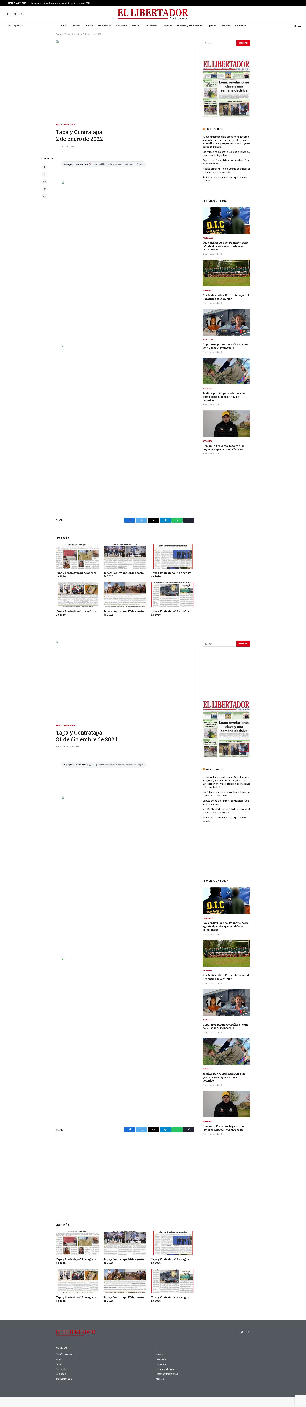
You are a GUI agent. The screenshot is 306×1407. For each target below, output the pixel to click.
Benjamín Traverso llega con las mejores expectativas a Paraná (223, 447)
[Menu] (299, 25)
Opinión (211, 25)
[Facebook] (44, 167)
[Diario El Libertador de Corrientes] (153, 14)
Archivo (225, 25)
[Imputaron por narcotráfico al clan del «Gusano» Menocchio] (226, 322)
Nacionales (104, 25)
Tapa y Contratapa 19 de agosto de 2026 (171, 574)
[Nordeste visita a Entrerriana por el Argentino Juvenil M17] (226, 273)
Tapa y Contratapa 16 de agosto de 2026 (171, 612)
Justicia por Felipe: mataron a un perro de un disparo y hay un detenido (224, 397)
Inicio (63, 25)
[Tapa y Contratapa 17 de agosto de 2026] (125, 594)
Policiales (151, 25)
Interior (136, 25)
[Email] (44, 182)
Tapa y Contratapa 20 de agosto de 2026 (123, 574)
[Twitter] (44, 174)
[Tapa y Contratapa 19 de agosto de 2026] (172, 556)
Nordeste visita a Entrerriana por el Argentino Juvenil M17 (60, 3)
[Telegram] (44, 189)
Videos (76, 25)
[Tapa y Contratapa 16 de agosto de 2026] (172, 594)
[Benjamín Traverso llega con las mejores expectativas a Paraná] (226, 423)
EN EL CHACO (214, 129)
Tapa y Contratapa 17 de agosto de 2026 (123, 612)
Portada (59, 34)
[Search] (295, 25)
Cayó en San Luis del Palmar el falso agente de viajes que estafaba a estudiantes (226, 246)
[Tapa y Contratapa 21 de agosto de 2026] (77, 556)
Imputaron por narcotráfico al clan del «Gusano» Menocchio (225, 346)
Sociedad (121, 25)
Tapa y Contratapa (65, 125)
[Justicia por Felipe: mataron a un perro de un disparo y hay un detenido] (226, 371)
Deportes (167, 25)
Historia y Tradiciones (189, 25)
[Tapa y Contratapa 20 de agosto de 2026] (125, 556)
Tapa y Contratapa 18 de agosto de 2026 (76, 612)
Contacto (240, 25)
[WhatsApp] (44, 196)
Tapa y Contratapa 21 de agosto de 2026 (76, 574)
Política (89, 25)
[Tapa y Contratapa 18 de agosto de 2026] (77, 594)
